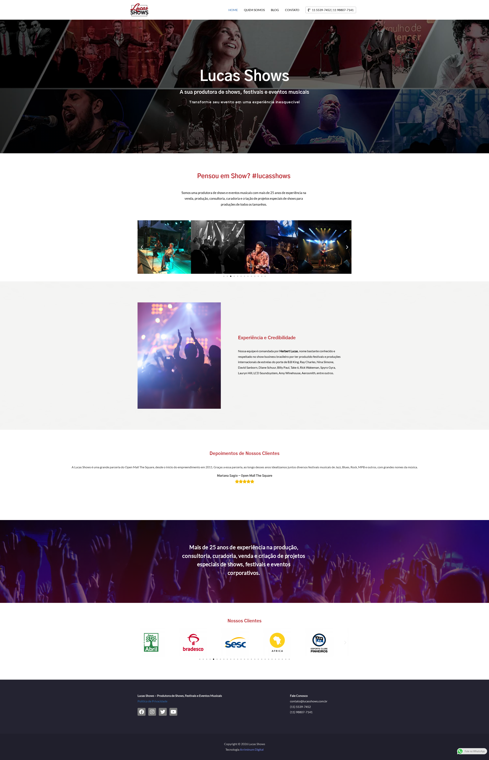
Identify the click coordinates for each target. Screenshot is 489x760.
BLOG (275, 10)
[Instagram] (152, 712)
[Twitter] (163, 712)
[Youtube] (173, 712)
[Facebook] (142, 712)
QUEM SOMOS (254, 10)
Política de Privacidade (152, 701)
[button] (223, 276)
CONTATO (292, 10)
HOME (233, 10)
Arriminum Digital (252, 749)
